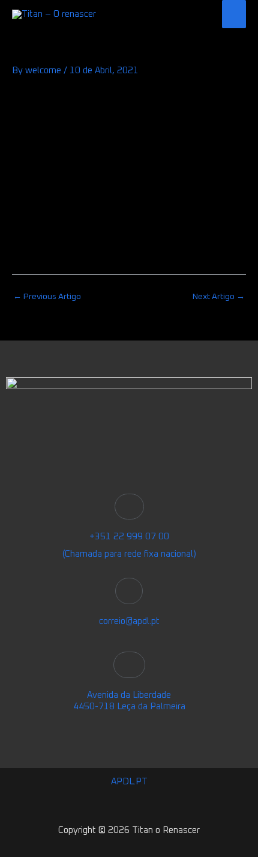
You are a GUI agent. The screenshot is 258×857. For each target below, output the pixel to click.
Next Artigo (219, 296)
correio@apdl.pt (129, 621)
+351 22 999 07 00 (129, 536)
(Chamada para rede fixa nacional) (129, 554)
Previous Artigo (47, 296)
